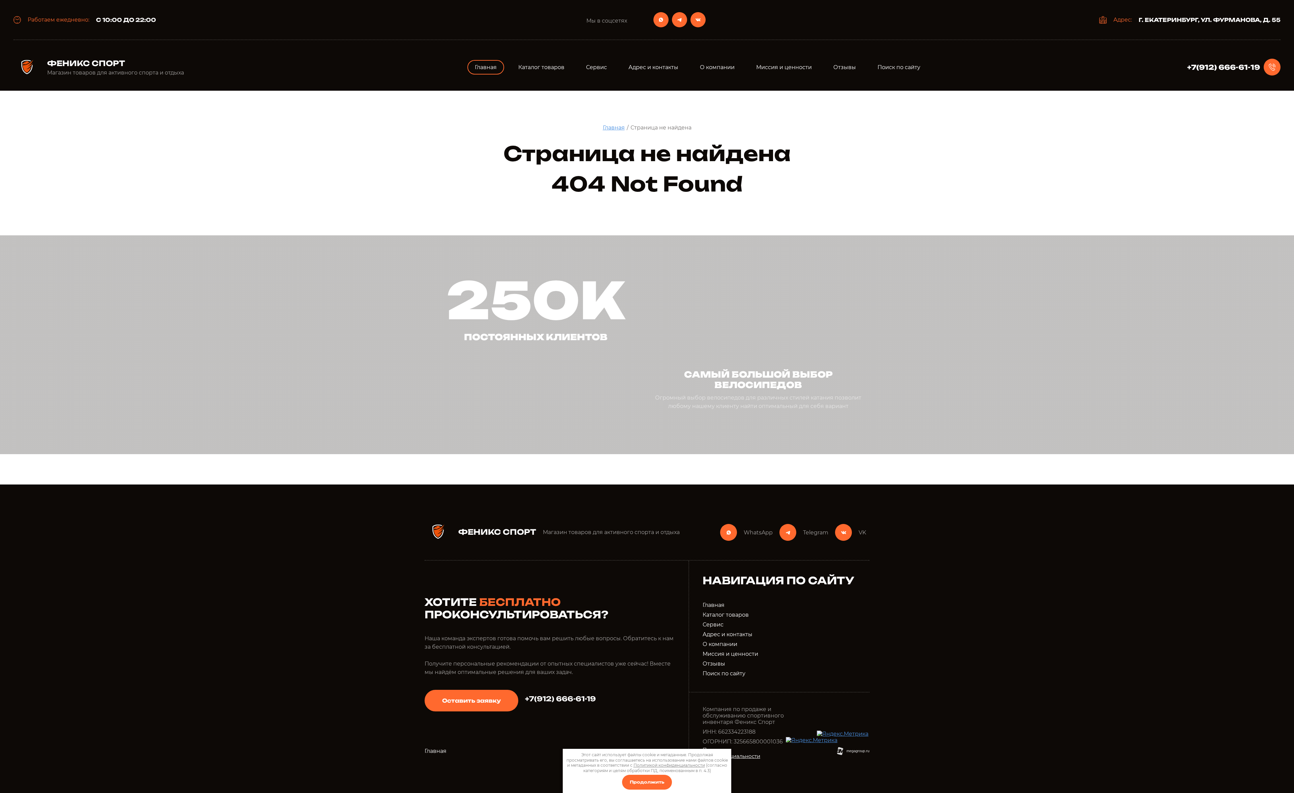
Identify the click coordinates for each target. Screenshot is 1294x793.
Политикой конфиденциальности (669, 765)
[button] (471, 700)
